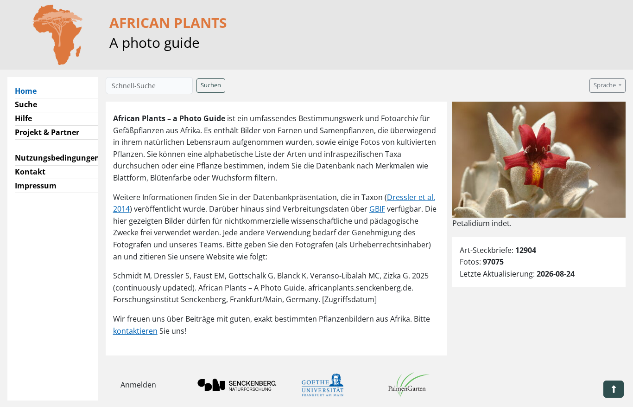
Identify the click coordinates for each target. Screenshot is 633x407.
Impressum (36, 186)
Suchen (211, 85)
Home (29, 90)
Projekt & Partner (47, 132)
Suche (26, 104)
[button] (613, 389)
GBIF (377, 209)
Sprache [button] (605, 85)
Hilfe (23, 118)
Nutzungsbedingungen (57, 158)
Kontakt (30, 172)
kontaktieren (135, 331)
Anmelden (138, 385)
